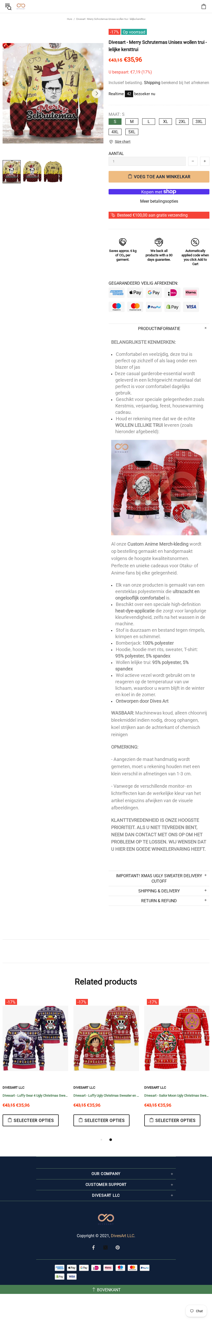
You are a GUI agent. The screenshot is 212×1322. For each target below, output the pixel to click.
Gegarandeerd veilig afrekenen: (143, 283)
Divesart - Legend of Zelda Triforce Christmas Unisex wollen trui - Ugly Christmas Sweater (106, 1095)
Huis (69, 19)
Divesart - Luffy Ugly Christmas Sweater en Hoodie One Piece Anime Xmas (35, 1095)
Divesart (21, 6)
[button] (120, 141)
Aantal (116, 153)
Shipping (152, 82)
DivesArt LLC (13, 1087)
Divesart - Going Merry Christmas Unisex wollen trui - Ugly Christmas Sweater (177, 1095)
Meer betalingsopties (159, 201)
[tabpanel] (35, 1066)
